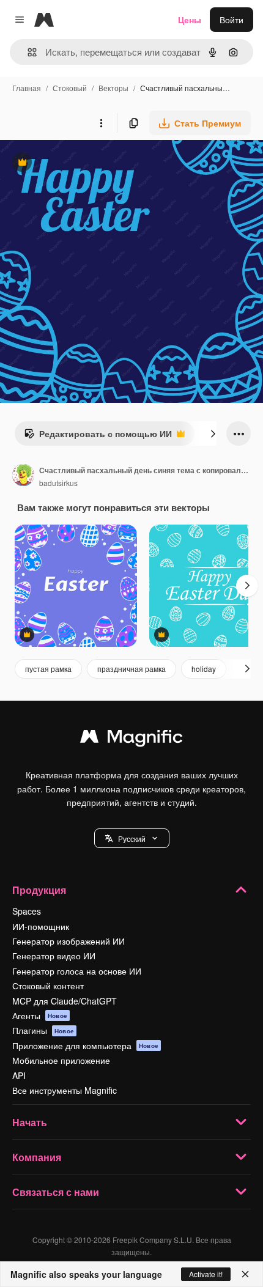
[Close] (245, 1274)
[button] (131, 838)
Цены (189, 19)
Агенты (39, 1015)
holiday (203, 668)
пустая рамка (48, 668)
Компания (36, 1157)
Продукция (39, 890)
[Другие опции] (101, 123)
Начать (29, 1122)
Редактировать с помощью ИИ (98, 436)
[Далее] (213, 433)
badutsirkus (58, 483)
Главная (26, 88)
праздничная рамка (131, 668)
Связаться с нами (55, 1192)
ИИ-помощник (40, 926)
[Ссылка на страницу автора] (23, 476)
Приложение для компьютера (85, 1045)
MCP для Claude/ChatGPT (64, 1001)
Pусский (132, 838)
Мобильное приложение (61, 1060)
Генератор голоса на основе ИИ (76, 971)
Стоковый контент (48, 985)
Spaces (26, 911)
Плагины (43, 1030)
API (19, 1075)
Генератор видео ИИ (53, 956)
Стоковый (70, 88)
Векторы (113, 88)
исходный (82, 163)
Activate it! (206, 1274)
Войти (231, 19)
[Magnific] (131, 739)
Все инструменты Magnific (64, 1090)
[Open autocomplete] (27, 52)
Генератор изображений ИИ (68, 941)
